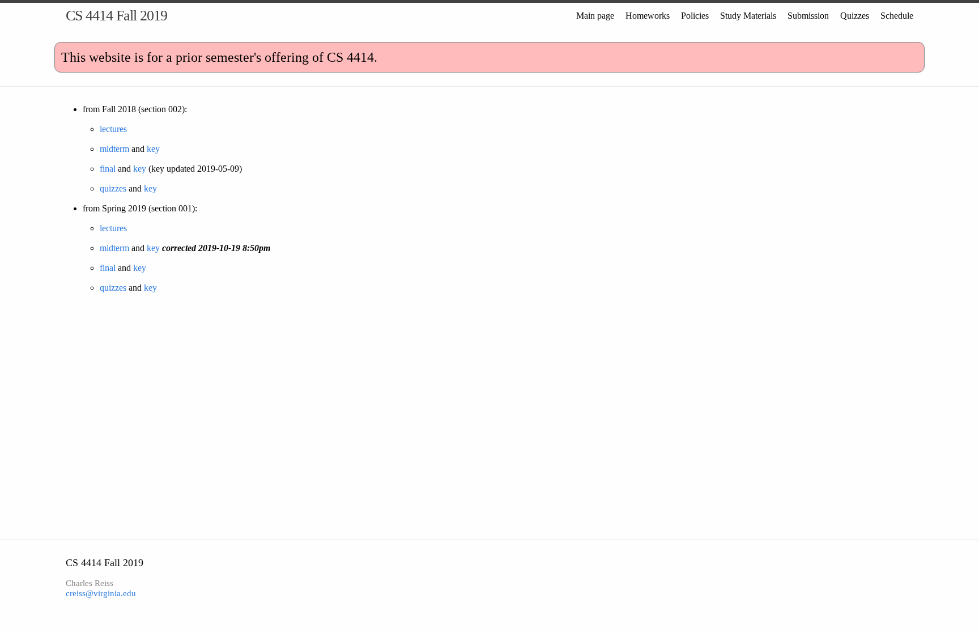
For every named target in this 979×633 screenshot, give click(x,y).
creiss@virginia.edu (101, 593)
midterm (114, 149)
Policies (695, 15)
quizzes (113, 188)
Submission (808, 15)
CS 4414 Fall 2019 (116, 15)
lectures (113, 129)
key (153, 149)
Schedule (896, 15)
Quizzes (854, 15)
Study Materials (748, 15)
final (108, 168)
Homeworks (647, 15)
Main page (595, 15)
